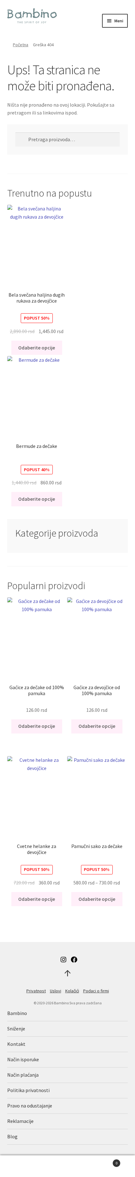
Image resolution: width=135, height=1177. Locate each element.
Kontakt (16, 1044)
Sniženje (16, 1028)
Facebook (74, 959)
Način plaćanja (23, 1075)
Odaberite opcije (36, 347)
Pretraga (67, 1166)
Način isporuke (23, 1059)
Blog (12, 1136)
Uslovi (55, 991)
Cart (104, 1160)
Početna (20, 44)
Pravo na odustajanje (29, 1105)
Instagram (63, 959)
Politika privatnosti (28, 1090)
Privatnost (36, 991)
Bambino (17, 1013)
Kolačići (72, 991)
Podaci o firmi (96, 991)
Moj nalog (22, 1166)
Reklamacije (20, 1121)
